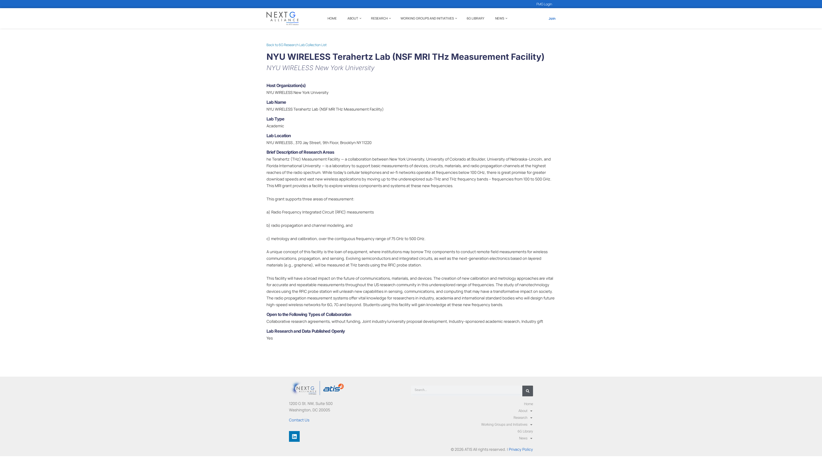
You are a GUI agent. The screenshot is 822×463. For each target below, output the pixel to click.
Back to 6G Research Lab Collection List (297, 44)
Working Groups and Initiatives (427, 18)
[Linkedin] (294, 436)
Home (332, 18)
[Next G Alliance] (283, 18)
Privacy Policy (521, 449)
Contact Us (299, 419)
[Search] (527, 391)
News (499, 18)
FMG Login (544, 4)
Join (552, 18)
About (352, 18)
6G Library (475, 18)
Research (379, 18)
